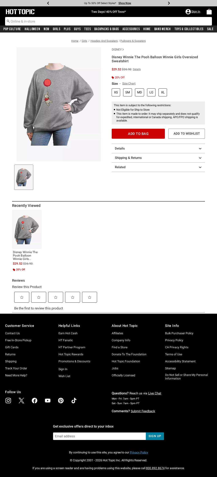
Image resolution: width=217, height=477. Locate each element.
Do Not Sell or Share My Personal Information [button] (186, 376)
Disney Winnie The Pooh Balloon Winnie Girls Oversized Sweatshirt (25, 255)
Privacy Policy (174, 340)
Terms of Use (173, 354)
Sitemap (170, 368)
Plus (67, 29)
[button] (193, 11)
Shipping (11, 361)
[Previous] (48, 3)
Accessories (131, 29)
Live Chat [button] (154, 393)
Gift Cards (11, 347)
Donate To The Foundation (129, 354)
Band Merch (162, 29)
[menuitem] (209, 11)
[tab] (23, 177)
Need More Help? (16, 375)
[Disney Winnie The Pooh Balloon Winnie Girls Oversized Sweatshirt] (27, 229)
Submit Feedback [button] (143, 411)
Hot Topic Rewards (70, 354)
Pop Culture (12, 29)
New (46, 29)
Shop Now (124, 3)
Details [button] (137, 69)
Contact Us (12, 333)
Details (120, 148)
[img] (8, 400)
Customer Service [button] (19, 326)
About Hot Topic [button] (125, 326)
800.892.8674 (155, 468)
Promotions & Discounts (74, 361)
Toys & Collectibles (189, 29)
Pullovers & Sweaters (133, 40)
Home (147, 29)
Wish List (64, 376)
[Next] (169, 3)
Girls (56, 29)
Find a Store (119, 347)
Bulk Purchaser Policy (179, 333)
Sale (210, 29)
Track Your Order (16, 368)
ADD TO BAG (138, 134)
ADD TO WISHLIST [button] (187, 133)
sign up (155, 436)
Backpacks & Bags (106, 29)
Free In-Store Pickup (18, 340)
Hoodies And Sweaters (104, 40)
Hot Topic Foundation (126, 361)
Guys (77, 29)
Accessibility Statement (180, 361)
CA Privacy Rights (176, 347)
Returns (10, 354)
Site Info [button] (172, 326)
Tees (87, 29)
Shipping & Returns (128, 158)
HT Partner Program (71, 347)
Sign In (62, 369)
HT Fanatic (65, 340)
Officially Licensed (123, 375)
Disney (117, 49)
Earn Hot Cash (68, 333)
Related (120, 167)
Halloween (32, 29)
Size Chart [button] (129, 83)
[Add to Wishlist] (37, 214)
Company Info (121, 340)
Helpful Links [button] (69, 326)
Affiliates (117, 333)
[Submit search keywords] (8, 21)
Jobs (115, 368)
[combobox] (108, 21)
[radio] (116, 92)
